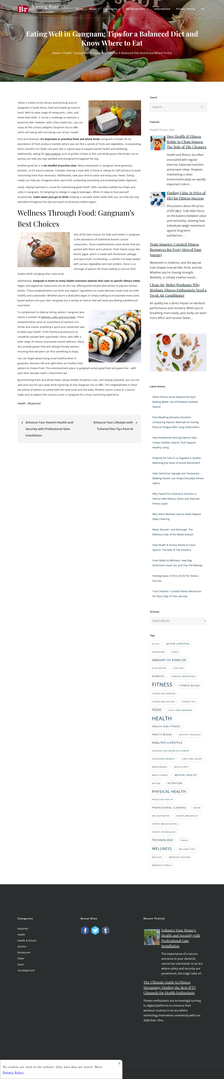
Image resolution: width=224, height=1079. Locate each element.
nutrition (174, 783)
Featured (23, 928)
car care (178, 668)
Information (162, 9)
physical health (169, 791)
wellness (162, 848)
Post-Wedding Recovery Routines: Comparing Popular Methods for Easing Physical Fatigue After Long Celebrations (176, 422)
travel (184, 840)
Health (21, 403)
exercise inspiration (183, 676)
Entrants (111, 9)
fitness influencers (164, 693)
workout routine (179, 857)
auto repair (159, 668)
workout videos (162, 865)
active (155, 644)
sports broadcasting (165, 824)
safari (197, 808)
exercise (158, 676)
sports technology (164, 832)
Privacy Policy (185, 9)
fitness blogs (189, 685)
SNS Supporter (160, 816)
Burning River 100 (49, 6)
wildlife (157, 857)
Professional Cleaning (169, 807)
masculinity (181, 767)
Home (79, 9)
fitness (162, 684)
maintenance (159, 767)
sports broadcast (187, 816)
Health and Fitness (166, 726)
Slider (21, 958)
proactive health (162, 799)
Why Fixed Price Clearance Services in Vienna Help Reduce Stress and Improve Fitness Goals (176, 498)
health (162, 718)
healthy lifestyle (167, 743)
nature (156, 783)
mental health (186, 775)
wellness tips (187, 849)
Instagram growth (163, 759)
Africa (175, 652)
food (157, 709)
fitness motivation (163, 701)
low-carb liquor (192, 759)
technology (162, 840)
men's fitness (160, 775)
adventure (158, 652)
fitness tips (188, 701)
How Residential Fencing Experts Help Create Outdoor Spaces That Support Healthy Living (174, 442)
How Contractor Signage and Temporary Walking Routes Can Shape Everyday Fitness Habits (178, 478)
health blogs (162, 734)
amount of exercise (169, 660)
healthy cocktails (190, 734)
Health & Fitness (27, 940)
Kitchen (22, 946)
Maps (93, 9)
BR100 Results (135, 9)
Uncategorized (26, 970)
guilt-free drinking (180, 710)
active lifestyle (177, 643)
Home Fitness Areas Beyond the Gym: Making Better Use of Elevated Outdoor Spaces (175, 401)
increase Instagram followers (170, 751)
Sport (21, 964)
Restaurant (33, 403)
